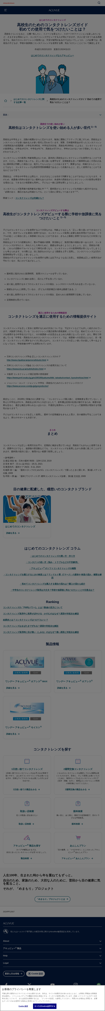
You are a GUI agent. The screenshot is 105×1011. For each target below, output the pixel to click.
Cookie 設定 (23, 1006)
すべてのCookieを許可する (44, 1006)
